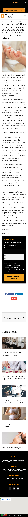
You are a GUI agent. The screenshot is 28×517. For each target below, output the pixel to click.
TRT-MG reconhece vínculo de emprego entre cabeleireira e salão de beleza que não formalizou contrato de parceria (13, 354)
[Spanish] (6, 514)
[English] (4, 514)
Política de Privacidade (14, 492)
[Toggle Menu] (25, 16)
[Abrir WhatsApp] (24, 513)
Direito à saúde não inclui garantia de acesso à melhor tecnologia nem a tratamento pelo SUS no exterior (13, 378)
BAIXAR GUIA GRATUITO (14, 10)
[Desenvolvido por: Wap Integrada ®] (14, 515)
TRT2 (7, 233)
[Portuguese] (2, 514)
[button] (9, 294)
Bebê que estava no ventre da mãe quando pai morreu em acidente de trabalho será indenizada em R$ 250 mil (14, 424)
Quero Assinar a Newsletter (14, 277)
